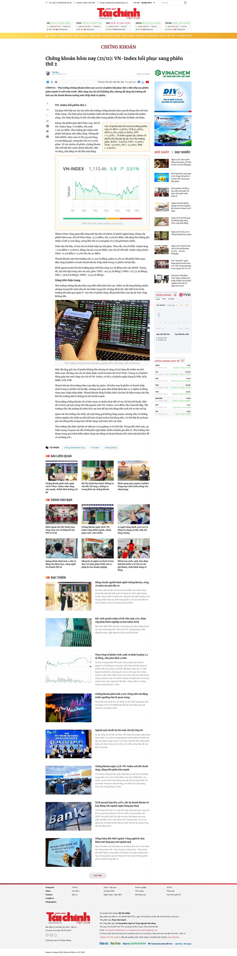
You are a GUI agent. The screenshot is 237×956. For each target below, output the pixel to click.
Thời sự (52, 35)
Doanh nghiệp (128, 35)
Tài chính (61, 35)
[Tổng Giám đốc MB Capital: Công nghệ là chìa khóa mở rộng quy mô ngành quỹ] (68, 852)
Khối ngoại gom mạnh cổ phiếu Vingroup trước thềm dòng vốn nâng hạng (133, 486)
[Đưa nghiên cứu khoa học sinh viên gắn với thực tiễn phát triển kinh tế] (161, 192)
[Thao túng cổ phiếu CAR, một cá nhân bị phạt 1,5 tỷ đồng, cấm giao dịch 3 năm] (68, 668)
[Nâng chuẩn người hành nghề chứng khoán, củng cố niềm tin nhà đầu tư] (68, 596)
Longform (50, 898)
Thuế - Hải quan (80, 35)
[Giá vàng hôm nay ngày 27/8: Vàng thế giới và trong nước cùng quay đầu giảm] (161, 177)
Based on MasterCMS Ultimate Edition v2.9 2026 (65, 952)
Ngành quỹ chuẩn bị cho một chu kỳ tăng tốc (119, 730)
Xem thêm (98, 875)
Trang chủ (50, 887)
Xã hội (162, 35)
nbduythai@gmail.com (59, 74)
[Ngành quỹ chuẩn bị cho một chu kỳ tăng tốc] (68, 744)
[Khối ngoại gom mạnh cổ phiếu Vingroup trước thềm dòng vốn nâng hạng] (134, 471)
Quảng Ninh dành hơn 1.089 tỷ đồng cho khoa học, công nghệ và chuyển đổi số (61, 564)
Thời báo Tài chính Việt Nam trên (111, 82)
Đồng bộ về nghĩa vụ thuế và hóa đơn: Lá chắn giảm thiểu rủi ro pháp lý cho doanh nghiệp (98, 564)
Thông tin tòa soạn (109, 937)
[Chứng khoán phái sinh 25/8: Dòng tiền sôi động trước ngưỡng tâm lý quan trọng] (68, 708)
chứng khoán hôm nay (74, 447)
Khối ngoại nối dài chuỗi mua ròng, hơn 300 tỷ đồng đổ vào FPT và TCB (60, 530)
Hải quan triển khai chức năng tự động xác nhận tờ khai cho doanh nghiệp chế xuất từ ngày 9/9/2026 (181, 280)
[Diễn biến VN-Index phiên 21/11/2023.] (102, 219)
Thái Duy (55, 72)
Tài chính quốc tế (184, 35)
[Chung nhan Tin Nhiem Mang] (58, 940)
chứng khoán (111, 447)
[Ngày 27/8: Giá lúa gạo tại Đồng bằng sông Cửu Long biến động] (161, 221)
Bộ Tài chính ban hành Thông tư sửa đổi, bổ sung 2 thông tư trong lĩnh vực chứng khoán (98, 486)
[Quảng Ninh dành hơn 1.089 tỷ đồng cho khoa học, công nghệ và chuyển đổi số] (62, 548)
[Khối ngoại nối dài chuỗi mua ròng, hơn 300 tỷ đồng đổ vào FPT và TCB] (62, 514)
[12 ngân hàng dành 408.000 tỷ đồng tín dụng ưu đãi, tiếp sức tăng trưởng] (134, 514)
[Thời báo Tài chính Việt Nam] (118, 13)
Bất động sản (152, 35)
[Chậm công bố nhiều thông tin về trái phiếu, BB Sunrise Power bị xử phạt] (161, 207)
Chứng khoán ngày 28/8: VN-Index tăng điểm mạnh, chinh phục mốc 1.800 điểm (96, 530)
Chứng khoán (95, 35)
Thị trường (140, 35)
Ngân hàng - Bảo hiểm (111, 35)
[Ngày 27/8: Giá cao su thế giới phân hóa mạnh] (161, 235)
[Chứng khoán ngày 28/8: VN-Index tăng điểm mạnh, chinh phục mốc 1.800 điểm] (98, 514)
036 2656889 (173, 937)
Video (48, 891)
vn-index (95, 447)
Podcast (49, 895)
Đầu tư (70, 35)
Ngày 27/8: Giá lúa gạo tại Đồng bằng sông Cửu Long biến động (180, 220)
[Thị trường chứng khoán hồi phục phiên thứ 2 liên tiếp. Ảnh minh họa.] (102, 358)
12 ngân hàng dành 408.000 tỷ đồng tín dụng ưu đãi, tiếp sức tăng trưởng (133, 530)
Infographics (51, 902)
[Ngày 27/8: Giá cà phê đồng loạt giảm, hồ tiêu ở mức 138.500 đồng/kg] (161, 163)
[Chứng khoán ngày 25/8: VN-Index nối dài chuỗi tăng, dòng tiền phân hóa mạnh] (68, 780)
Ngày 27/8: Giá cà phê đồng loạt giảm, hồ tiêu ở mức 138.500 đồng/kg (181, 162)
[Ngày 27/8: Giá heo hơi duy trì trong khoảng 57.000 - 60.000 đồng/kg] (161, 249)
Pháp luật (171, 35)
